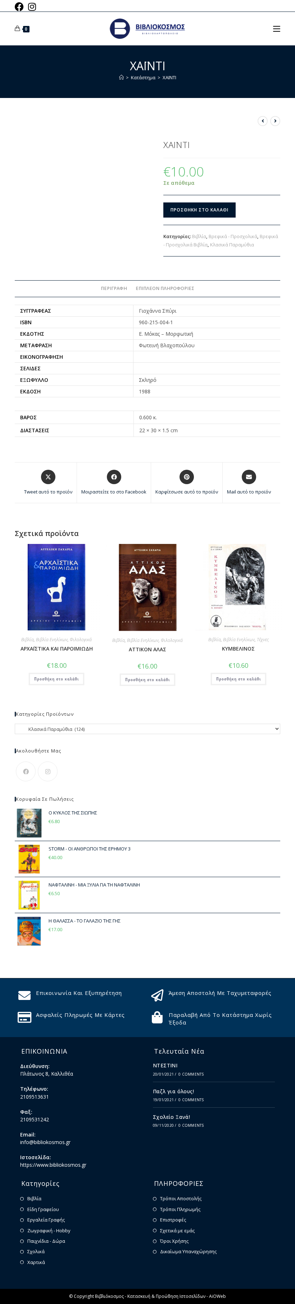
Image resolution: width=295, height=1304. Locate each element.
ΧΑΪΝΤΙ (169, 77)
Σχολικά (36, 1251)
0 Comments (191, 1074)
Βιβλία (199, 236)
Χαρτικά (36, 1262)
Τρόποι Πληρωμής (180, 1209)
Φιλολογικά (81, 640)
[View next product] (275, 121)
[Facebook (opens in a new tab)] (20, 6)
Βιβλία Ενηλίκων (52, 640)
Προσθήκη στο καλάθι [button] (56, 679)
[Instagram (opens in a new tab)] (32, 6)
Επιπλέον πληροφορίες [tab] (165, 288)
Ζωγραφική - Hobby (49, 1230)
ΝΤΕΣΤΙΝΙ (165, 1065)
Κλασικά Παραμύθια (232, 244)
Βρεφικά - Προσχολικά (233, 236)
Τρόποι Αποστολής (180, 1198)
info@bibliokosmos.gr (45, 1142)
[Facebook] (26, 771)
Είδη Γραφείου (43, 1209)
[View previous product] (263, 121)
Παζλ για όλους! (173, 1091)
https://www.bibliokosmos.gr (53, 1164)
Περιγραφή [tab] (114, 288)
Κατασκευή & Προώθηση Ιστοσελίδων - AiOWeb (176, 1296)
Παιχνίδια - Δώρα (46, 1241)
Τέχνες (263, 640)
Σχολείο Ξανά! (171, 1116)
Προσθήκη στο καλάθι (199, 210)
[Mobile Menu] (276, 28)
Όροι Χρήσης (174, 1241)
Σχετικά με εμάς (177, 1230)
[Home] (121, 77)
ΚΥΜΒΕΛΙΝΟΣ (238, 648)
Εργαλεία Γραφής (46, 1219)
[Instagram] (48, 771)
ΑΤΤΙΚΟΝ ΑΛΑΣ (147, 649)
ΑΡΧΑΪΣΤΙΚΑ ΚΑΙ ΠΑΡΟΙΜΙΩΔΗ (57, 648)
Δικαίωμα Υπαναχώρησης (188, 1251)
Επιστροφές (173, 1219)
